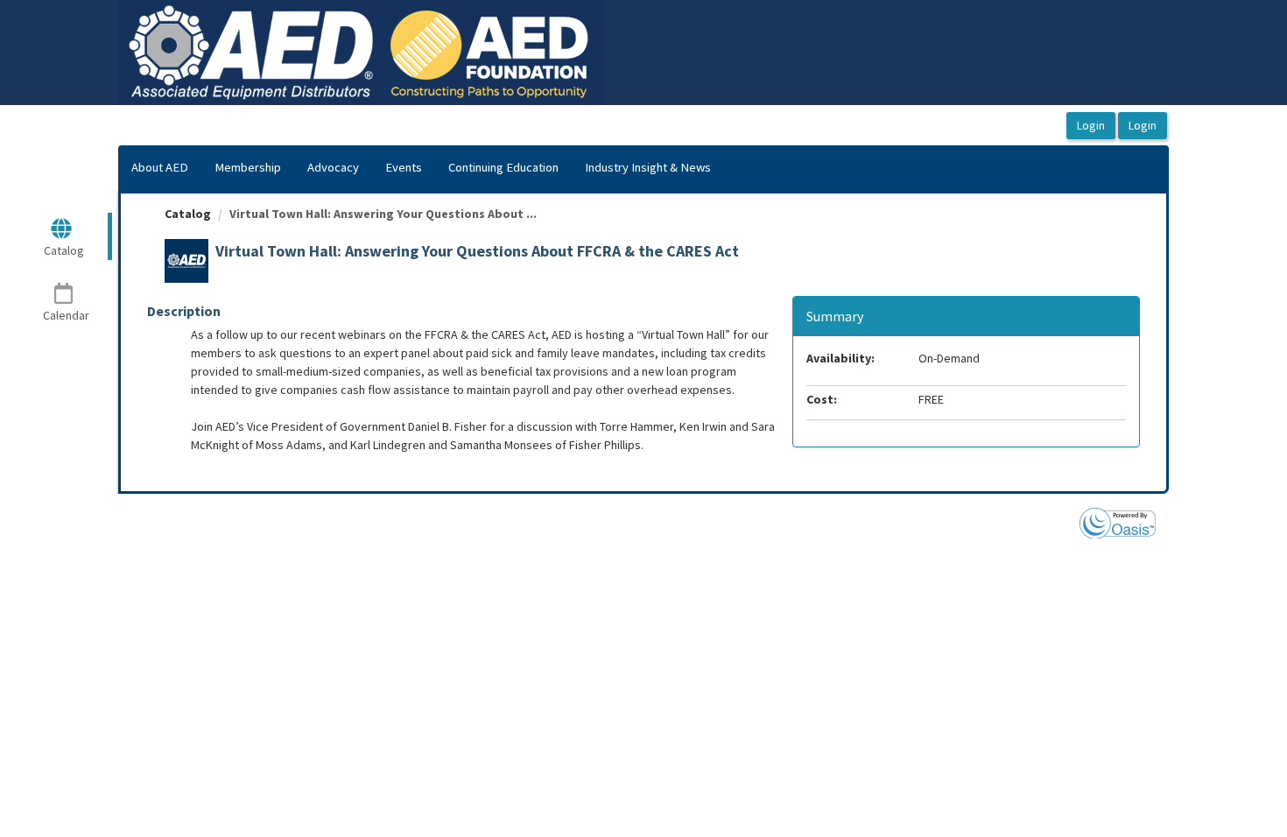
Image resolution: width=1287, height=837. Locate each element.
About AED (159, 167)
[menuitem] (159, 168)
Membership (247, 167)
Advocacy (333, 167)
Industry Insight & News (648, 167)
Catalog (188, 214)
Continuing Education (503, 167)
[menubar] (421, 168)
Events (403, 167)
